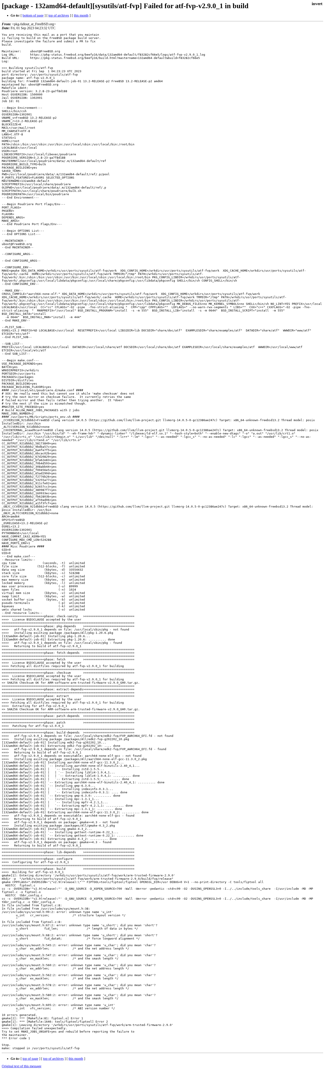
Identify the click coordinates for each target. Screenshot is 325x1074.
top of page (30, 1058)
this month (81, 15)
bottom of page (33, 15)
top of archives (58, 15)
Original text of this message (21, 1066)
